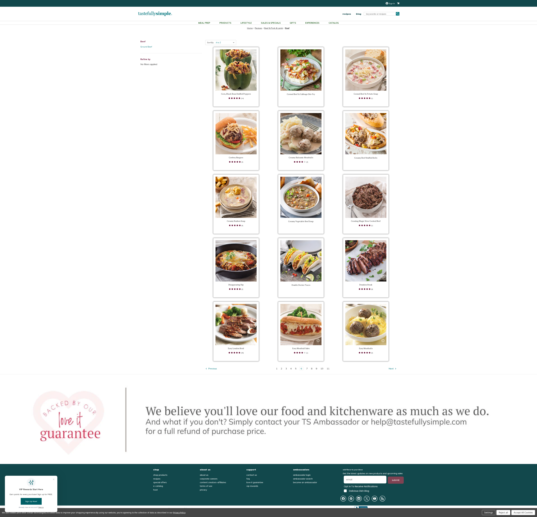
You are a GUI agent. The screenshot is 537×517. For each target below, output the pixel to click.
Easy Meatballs (366, 348)
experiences (312, 23)
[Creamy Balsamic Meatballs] (301, 133)
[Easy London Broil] (236, 324)
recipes (346, 13)
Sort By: (210, 42)
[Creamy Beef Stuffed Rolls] (366, 133)
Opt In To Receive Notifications (361, 486)
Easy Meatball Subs (301, 348)
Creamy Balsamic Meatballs (301, 157)
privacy (203, 489)
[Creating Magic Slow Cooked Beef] (366, 197)
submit (396, 480)
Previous (212, 368)
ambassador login (302, 474)
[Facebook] (343, 498)
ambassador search (303, 478)
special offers (160, 482)
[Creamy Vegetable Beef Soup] (301, 197)
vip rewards (252, 486)
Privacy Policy (179, 512)
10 (322, 368)
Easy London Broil (236, 348)
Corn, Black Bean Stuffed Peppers (236, 94)
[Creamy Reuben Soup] (236, 197)
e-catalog (158, 486)
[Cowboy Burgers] (236, 133)
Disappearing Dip (236, 285)
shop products (160, 474)
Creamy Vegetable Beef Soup (301, 221)
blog (358, 13)
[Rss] (382, 498)
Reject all (503, 512)
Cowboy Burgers (236, 157)
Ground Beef (146, 46)
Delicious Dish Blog (359, 490)
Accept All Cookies (523, 512)
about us (204, 474)
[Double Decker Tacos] (301, 261)
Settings (488, 512)
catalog (334, 23)
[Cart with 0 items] (397, 3)
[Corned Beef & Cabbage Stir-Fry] (301, 70)
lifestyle (246, 23)
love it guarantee (254, 482)
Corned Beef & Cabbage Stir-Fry (301, 94)
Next (391, 368)
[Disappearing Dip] (236, 261)
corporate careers (208, 478)
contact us (251, 474)
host (155, 489)
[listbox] (225, 42)
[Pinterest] (351, 498)
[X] (366, 498)
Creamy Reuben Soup (236, 221)
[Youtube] (374, 498)
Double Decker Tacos (301, 285)
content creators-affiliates (213, 482)
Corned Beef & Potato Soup (366, 94)
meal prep (204, 23)
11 (328, 368)
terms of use (206, 486)
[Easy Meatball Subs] (301, 324)
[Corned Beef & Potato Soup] (366, 70)
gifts (293, 23)
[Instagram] (358, 498)
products (225, 23)
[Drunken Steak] (366, 261)
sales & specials (271, 23)
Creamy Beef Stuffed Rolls (365, 158)
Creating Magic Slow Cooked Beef (366, 221)
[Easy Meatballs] (366, 324)
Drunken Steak (365, 285)
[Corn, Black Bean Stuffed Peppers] (236, 70)
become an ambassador (305, 482)
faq (248, 478)
